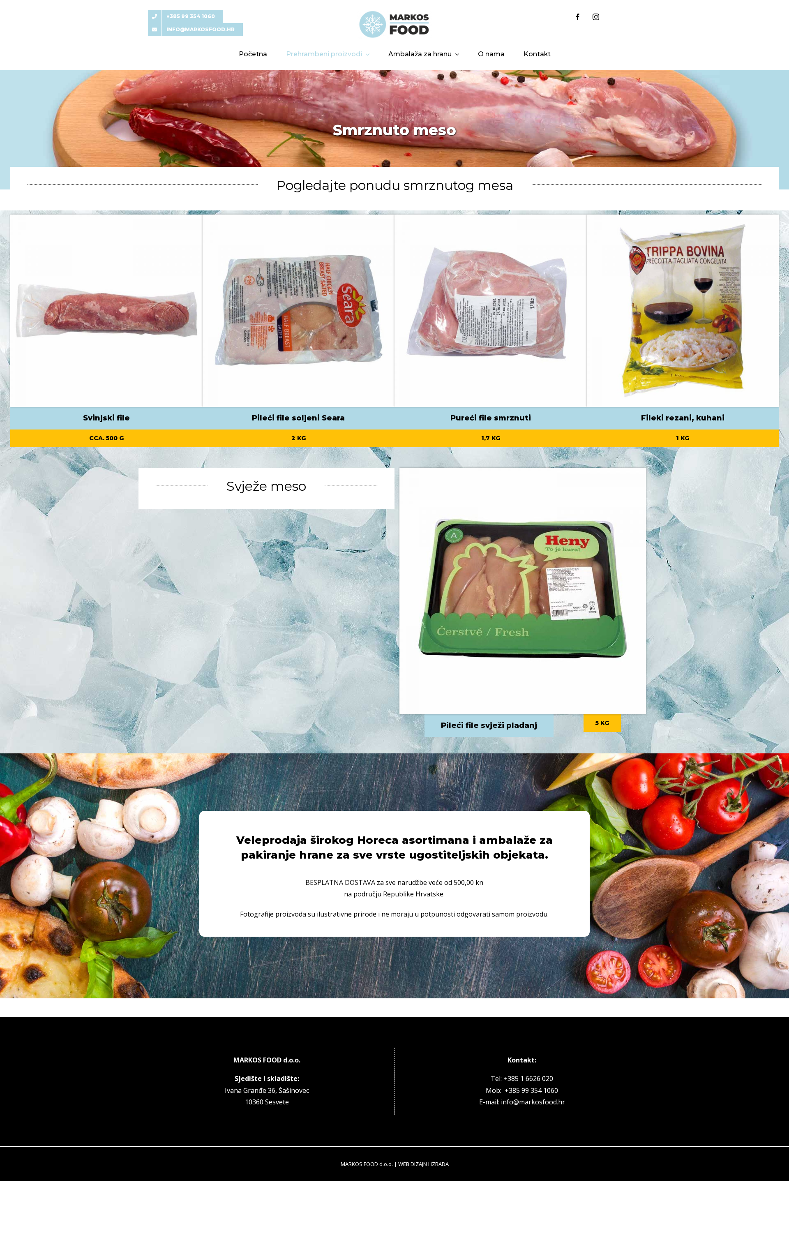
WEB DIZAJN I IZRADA (423, 1164)
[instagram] (596, 17)
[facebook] (578, 17)
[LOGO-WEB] (394, 13)
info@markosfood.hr (533, 1101)
